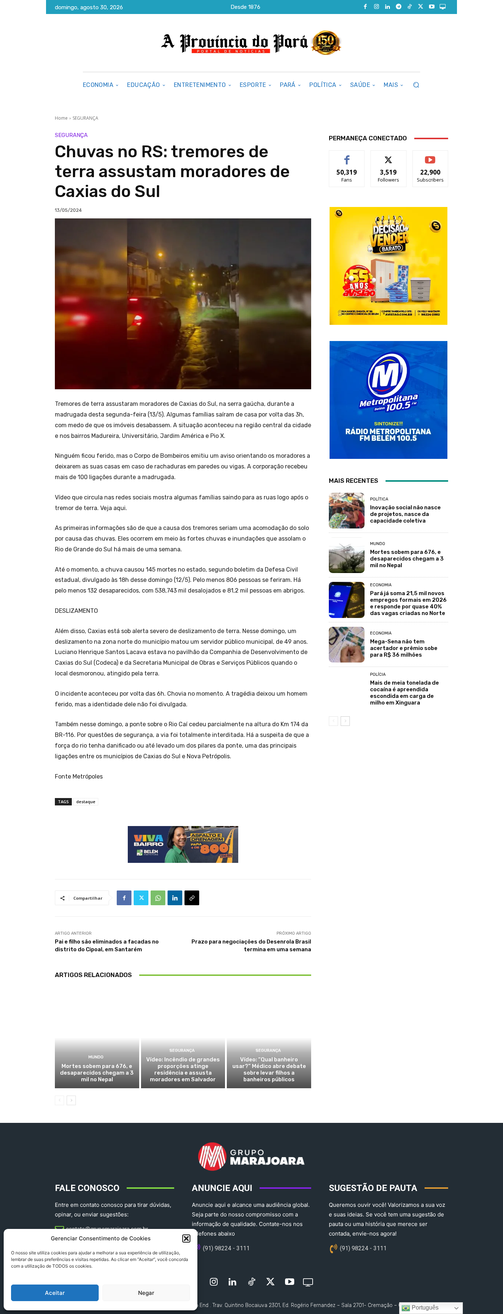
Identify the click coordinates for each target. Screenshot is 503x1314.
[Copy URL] (191, 897)
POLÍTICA (379, 499)
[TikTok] (409, 7)
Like (347, 156)
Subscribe (430, 156)
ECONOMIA (380, 585)
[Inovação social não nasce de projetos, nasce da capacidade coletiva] (347, 510)
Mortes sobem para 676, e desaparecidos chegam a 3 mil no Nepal (97, 1073)
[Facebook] (365, 7)
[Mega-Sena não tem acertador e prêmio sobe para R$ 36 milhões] (347, 645)
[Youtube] (431, 7)
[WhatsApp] (158, 897)
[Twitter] (420, 7)
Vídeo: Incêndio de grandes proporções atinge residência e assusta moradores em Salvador (183, 1069)
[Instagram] (376, 7)
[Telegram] (398, 7)
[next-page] (71, 1100)
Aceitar (55, 1292)
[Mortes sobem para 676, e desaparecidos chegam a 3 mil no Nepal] (97, 1037)
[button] (186, 1238)
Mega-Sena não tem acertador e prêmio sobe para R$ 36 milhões (403, 648)
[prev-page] (59, 1100)
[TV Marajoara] (442, 7)
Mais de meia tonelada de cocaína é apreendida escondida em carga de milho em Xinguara (404, 692)
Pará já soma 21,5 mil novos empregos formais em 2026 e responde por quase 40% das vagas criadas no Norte (408, 603)
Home (61, 118)
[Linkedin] (387, 7)
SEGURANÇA (85, 118)
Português (424, 1307)
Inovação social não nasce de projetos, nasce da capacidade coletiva (405, 514)
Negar (146, 1292)
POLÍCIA (378, 674)
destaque (85, 801)
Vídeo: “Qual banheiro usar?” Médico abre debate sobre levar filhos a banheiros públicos (269, 1069)
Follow (388, 156)
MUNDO (95, 1057)
